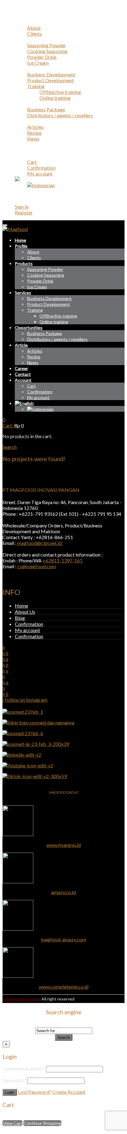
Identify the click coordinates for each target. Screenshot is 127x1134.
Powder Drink (42, 57)
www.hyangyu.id (63, 845)
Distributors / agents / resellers (60, 115)
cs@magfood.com (36, 566)
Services (23, 68)
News (33, 138)
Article (22, 121)
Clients (34, 34)
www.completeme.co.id (63, 986)
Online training (55, 98)
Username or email (23, 1068)
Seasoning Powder (46, 45)
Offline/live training (60, 92)
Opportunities (30, 103)
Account (24, 156)
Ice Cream (38, 63)
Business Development (51, 74)
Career (22, 144)
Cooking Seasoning (47, 51)
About (34, 28)
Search (63, 1037)
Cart (32, 162)
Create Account (68, 1092)
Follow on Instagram (25, 700)
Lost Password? (34, 1092)
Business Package (46, 109)
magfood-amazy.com (63, 939)
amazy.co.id (63, 892)
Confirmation (41, 168)
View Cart (12, 1123)
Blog (20, 618)
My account (39, 173)
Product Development (50, 80)
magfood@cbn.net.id (39, 543)
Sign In (22, 207)
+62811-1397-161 (63, 560)
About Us (25, 612)
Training (36, 86)
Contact (23, 150)
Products (24, 39)
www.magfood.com (20, 998)
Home (21, 16)
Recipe (34, 133)
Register (24, 212)
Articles (35, 127)
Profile (22, 22)
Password (14, 1080)
